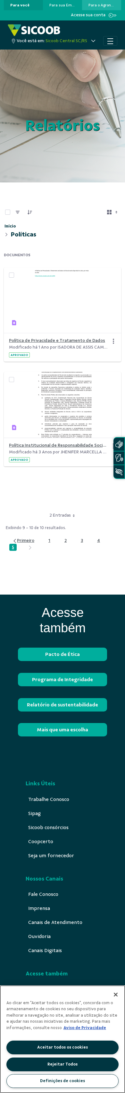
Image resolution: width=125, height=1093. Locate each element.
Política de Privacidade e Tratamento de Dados (57, 340)
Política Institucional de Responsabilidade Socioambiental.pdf (58, 445)
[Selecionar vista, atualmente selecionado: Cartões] (113, 212)
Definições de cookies (62, 1081)
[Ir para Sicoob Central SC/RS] (34, 30)
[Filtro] (17, 212)
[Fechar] (116, 995)
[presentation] (23, 5)
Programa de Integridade (62, 679)
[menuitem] (20, 5)
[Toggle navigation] (110, 41)
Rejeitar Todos (62, 1064)
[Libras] (118, 444)
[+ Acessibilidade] (118, 471)
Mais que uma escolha (62, 730)
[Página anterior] (23, 540)
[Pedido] (29, 212)
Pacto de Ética (62, 654)
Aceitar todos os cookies (62, 1047)
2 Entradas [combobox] (60, 515)
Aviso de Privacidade (84, 1028)
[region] (62, 1039)
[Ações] (113, 341)
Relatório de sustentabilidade (62, 705)
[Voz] (118, 458)
